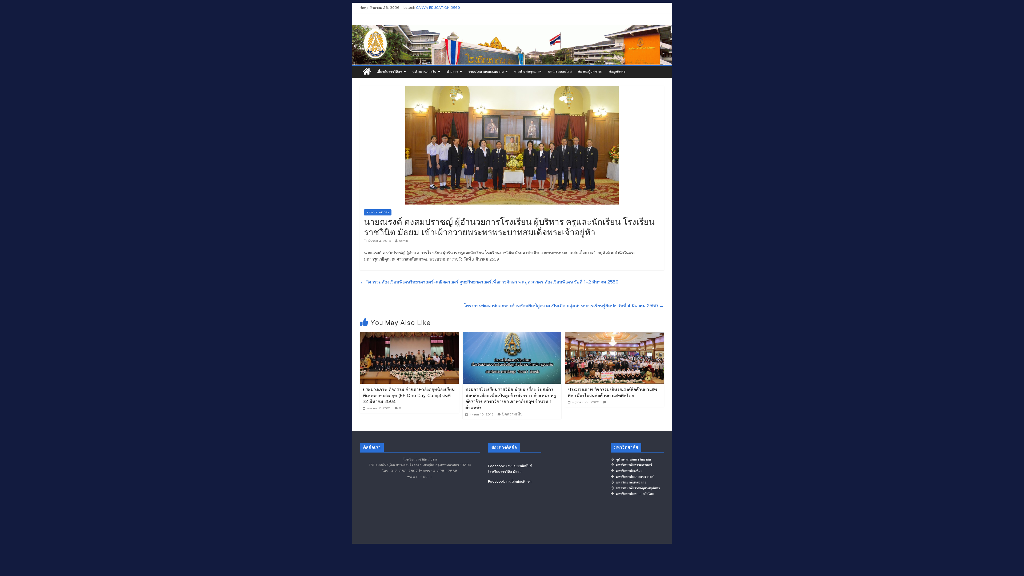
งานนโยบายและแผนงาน (486, 71)
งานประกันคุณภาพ (528, 71)
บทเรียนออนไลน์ (560, 71)
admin (403, 241)
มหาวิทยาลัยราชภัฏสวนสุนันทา (637, 488)
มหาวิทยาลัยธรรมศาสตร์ (633, 465)
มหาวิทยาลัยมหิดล (628, 471)
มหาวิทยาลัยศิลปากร (630, 482)
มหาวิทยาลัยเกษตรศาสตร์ (634, 476)
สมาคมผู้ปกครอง (590, 71)
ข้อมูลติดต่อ (617, 71)
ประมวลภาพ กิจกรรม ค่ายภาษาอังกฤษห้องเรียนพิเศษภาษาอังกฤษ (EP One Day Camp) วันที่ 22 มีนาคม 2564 (409, 395)
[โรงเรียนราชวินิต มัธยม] (512, 45)
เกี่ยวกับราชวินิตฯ (389, 71)
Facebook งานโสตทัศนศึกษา (509, 481)
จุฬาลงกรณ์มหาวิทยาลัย (632, 459)
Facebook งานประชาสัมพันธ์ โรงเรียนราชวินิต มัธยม (510, 469)
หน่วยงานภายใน (424, 71)
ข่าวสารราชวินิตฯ (378, 212)
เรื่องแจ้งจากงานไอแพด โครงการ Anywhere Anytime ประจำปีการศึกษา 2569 (475, 7)
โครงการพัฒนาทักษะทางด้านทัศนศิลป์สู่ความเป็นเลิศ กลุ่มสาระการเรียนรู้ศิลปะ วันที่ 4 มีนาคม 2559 (564, 305)
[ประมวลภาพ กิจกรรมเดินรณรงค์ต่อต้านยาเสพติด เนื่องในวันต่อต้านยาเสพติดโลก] (614, 335)
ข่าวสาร (452, 71)
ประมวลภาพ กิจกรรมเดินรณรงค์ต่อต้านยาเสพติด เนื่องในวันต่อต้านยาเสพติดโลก (612, 392)
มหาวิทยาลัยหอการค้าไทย (634, 494)
